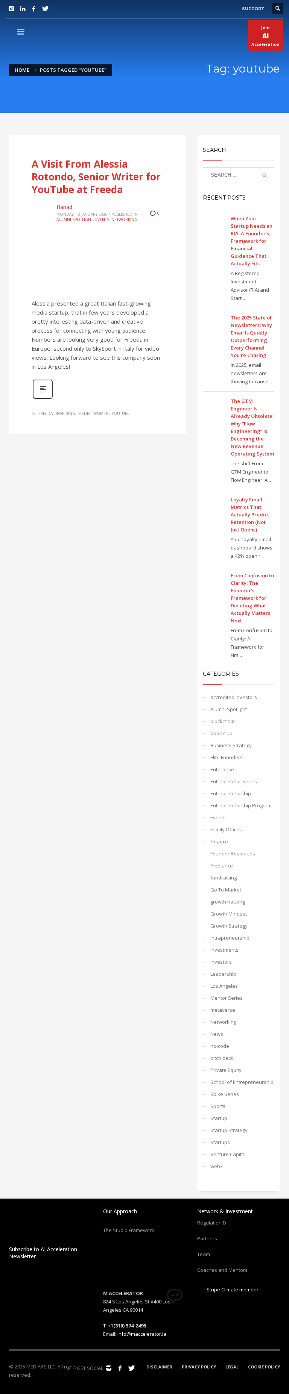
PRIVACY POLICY (199, 1367)
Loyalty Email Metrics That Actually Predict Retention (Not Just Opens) (250, 514)
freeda (45, 413)
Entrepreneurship (230, 793)
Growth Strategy (229, 925)
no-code (219, 1046)
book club (221, 733)
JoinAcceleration (265, 36)
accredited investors (233, 697)
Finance (219, 841)
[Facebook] (34, 8)
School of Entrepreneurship (242, 1082)
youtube (120, 413)
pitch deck (221, 1058)
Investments (224, 949)
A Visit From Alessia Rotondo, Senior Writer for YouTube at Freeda (96, 176)
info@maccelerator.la (141, 1333)
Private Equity (226, 1070)
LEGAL (232, 1367)
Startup (218, 1118)
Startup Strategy (229, 1130)
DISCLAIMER (159, 1367)
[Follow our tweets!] (131, 1368)
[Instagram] (11, 8)
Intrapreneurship (229, 937)
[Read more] (43, 397)
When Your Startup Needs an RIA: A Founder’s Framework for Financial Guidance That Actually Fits (251, 241)
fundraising (223, 877)
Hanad (64, 206)
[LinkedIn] (22, 8)
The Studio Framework (128, 1230)
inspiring (65, 413)
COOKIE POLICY (264, 1367)
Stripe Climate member (232, 1289)
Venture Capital (228, 1154)
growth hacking (227, 901)
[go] (264, 175)
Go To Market (225, 889)
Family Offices (226, 829)
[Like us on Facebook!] (120, 1368)
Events (102, 219)
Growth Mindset (228, 913)
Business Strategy (231, 745)
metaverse (222, 1010)
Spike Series (224, 1094)
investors (221, 961)
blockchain (222, 721)
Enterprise (222, 769)
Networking (124, 219)
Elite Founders (226, 757)
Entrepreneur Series (233, 781)
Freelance (221, 865)
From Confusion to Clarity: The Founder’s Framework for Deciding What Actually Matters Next (252, 598)
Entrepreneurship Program (241, 805)
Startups (220, 1142)
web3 (216, 1166)
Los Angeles (224, 985)
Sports (217, 1106)
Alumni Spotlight (74, 219)
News (216, 1034)
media (84, 413)
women (101, 413)
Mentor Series (226, 997)
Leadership (223, 973)
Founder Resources (232, 853)
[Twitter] (45, 8)
